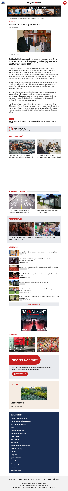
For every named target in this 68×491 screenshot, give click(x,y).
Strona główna (12, 18)
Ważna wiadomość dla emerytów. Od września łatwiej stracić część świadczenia (39, 297)
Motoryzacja (15, 442)
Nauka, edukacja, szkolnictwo (20, 445)
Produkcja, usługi (16, 449)
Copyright (22, 485)
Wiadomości (20, 18)
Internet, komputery (17, 430)
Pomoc (44, 479)
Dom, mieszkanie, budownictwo (21, 421)
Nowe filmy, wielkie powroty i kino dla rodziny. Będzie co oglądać (38, 267)
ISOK (49, 479)
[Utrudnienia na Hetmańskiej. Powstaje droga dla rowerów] (22, 201)
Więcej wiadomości (33, 304)
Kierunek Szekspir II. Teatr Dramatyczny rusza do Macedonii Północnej (49, 156)
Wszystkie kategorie (17, 470)
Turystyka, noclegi (16, 461)
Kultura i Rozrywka (23, 269)
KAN (10, 121)
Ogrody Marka (17, 403)
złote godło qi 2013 (25, 121)
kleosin (11, 122)
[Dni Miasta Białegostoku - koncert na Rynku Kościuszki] (21, 229)
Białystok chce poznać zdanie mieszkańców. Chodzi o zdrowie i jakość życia (21, 156)
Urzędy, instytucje (16, 464)
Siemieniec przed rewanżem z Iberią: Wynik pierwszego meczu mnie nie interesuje (38, 289)
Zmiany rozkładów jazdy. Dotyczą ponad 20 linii (49, 211)
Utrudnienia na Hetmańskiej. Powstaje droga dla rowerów (19, 211)
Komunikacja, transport (18, 433)
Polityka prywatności (28, 483)
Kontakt (38, 479)
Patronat (26, 479)
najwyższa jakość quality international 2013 (43, 121)
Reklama (13, 452)
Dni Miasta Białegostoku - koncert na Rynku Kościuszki (21, 238)
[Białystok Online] (34, 3)
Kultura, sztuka (15, 436)
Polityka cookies (41, 483)
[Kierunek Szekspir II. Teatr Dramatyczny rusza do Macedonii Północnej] (50, 146)
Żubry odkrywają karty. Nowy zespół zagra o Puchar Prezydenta (38, 252)
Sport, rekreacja (16, 458)
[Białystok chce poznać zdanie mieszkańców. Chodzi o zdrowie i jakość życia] (22, 146)
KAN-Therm (15, 121)
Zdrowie (13, 467)
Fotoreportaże (15, 219)
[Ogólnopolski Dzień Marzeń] (47, 229)
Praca (21, 300)
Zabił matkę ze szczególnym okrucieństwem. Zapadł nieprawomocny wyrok (34, 259)
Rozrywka (14, 455)
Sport (21, 292)
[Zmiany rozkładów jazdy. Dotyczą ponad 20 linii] (50, 201)
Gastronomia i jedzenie (18, 424)
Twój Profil (55, 479)
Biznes (25, 18)
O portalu (12, 479)
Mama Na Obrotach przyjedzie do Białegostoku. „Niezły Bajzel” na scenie (39, 274)
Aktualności (22, 284)
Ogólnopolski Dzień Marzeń (45, 238)
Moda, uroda (15, 439)
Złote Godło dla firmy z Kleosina (36, 18)
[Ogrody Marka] (34, 393)
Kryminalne (22, 262)
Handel (13, 427)
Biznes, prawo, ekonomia (19, 418)
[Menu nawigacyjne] (65, 3)
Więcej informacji (16, 406)
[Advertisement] (34, 174)
